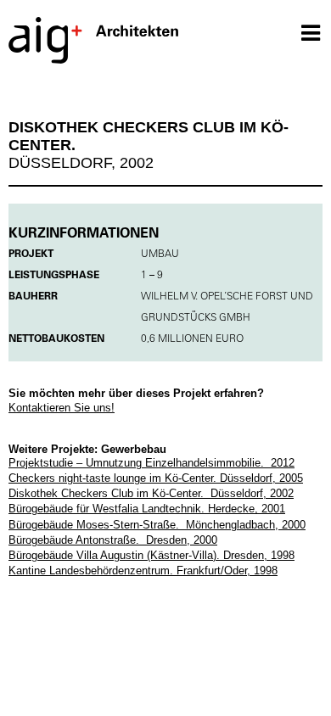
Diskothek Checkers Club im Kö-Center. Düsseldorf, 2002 (151, 493)
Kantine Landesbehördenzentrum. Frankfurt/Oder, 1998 (143, 570)
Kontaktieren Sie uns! (61, 407)
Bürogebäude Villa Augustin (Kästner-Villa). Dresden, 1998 (151, 555)
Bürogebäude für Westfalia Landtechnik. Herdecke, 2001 (146, 508)
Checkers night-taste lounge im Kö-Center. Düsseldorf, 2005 (155, 478)
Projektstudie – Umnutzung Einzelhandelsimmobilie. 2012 (151, 462)
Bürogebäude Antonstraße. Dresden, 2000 (112, 540)
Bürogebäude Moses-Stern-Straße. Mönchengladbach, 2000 (157, 524)
